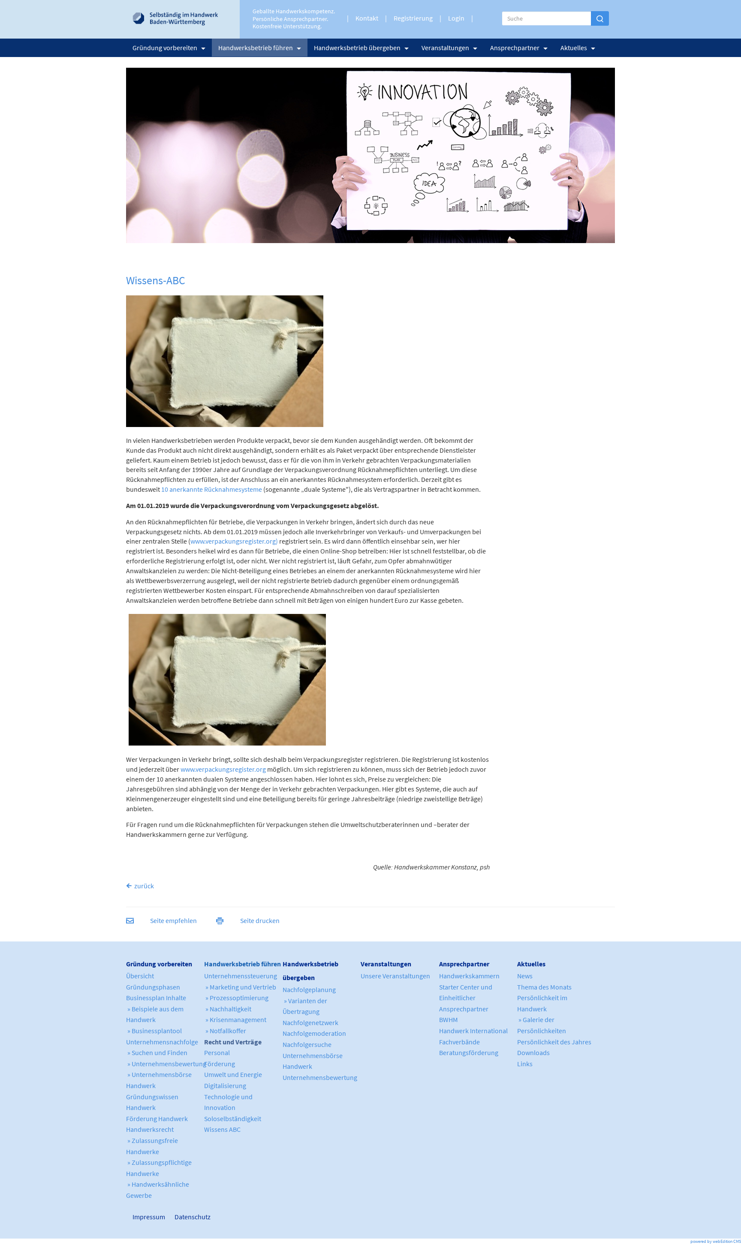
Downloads (533, 1052)
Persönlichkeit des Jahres (554, 1042)
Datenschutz (189, 1216)
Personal (217, 1052)
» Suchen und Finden (156, 1052)
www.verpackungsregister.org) (234, 541)
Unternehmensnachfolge (162, 1042)
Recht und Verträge (233, 1042)
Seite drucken (260, 920)
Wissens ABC (222, 1129)
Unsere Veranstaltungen (395, 975)
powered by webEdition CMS (715, 1241)
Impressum (137, 1216)
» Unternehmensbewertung (166, 1063)
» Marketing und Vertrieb (240, 987)
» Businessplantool (154, 1030)
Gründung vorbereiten (165, 47)
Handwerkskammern (469, 975)
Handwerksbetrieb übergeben (357, 47)
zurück (144, 885)
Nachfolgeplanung (309, 989)
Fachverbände (459, 1042)
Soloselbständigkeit (232, 1118)
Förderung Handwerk (157, 1118)
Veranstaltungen (445, 47)
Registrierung (413, 18)
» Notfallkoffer (225, 1030)
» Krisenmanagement (235, 1019)
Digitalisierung (225, 1085)
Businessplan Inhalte (156, 997)
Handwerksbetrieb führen (255, 47)
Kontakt (366, 18)
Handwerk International (473, 1030)
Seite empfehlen (173, 920)
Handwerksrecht (150, 1129)
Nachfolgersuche (307, 1044)
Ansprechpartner (514, 47)
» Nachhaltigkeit (227, 1008)
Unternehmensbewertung (320, 1077)
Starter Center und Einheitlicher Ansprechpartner (465, 998)
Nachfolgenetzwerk (310, 1022)
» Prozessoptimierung (236, 997)
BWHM (448, 1019)
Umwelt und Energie (233, 1074)
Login (456, 18)
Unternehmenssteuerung (240, 975)
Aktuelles (573, 47)
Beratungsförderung (468, 1052)
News (525, 975)
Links (525, 1063)
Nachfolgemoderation (314, 1033)
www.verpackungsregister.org (223, 769)
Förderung (219, 1063)
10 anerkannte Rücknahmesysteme (211, 489)
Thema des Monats (544, 987)
